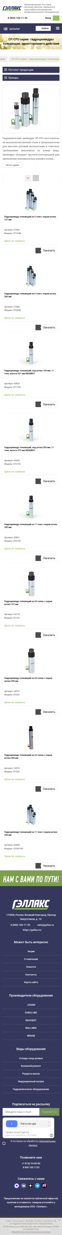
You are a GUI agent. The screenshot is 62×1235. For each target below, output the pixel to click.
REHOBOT (31, 1020)
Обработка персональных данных (31, 1232)
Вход (48, 18)
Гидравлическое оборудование (31, 1089)
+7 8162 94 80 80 (31, 1163)
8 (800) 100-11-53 (17, 18)
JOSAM (31, 1004)
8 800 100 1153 (31, 1167)
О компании (31, 959)
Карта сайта (31, 982)
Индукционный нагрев (31, 1081)
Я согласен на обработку (33, 1143)
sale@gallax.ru (45, 925)
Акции (31, 951)
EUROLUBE (31, 1012)
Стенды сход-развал (31, 1058)
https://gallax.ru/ (32, 930)
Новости (31, 966)
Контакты (31, 974)
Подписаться (49, 1111)
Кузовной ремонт (31, 1066)
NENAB (31, 1035)
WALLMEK (31, 1028)
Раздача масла (31, 1073)
